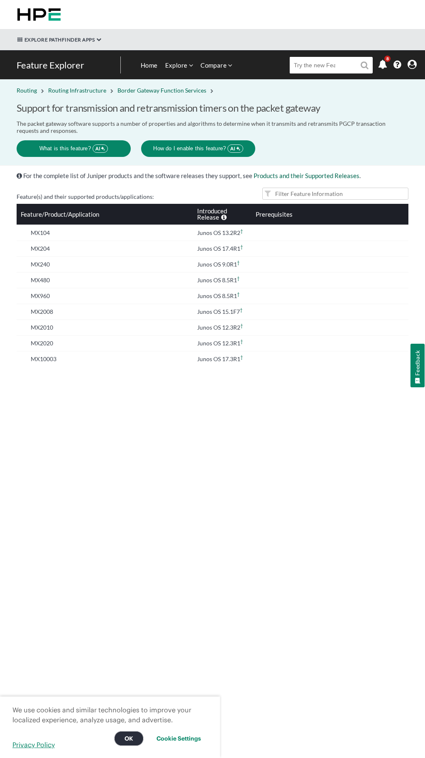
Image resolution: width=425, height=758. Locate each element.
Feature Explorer (50, 65)
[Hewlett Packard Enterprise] (37, 14)
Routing (27, 90)
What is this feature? (69, 148)
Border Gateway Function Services (161, 90)
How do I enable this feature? (194, 148)
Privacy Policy (33, 745)
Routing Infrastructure (77, 90)
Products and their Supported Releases (306, 175)
